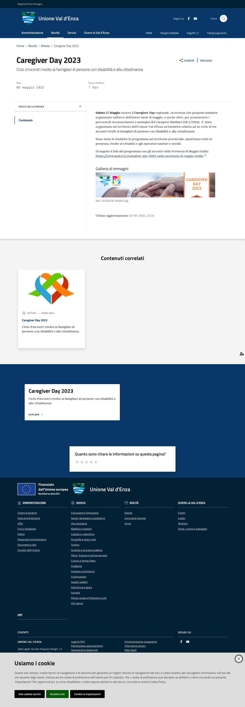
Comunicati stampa (135, 518)
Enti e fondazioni (27, 529)
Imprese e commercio (82, 571)
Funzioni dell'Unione (29, 550)
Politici (21, 534)
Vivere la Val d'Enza (191, 503)
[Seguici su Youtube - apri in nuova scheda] (194, 18)
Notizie (45, 46)
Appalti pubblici (79, 582)
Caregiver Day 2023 (34, 320)
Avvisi (127, 523)
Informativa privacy (135, 646)
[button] (224, 18)
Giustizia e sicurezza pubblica (86, 550)
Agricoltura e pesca (81, 587)
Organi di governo (27, 513)
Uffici (20, 523)
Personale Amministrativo (32, 539)
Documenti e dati (27, 545)
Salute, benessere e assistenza (88, 518)
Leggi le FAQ (78, 642)
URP (20, 615)
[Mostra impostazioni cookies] (241, 354)
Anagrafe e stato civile (83, 539)
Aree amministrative (29, 518)
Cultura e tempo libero (83, 561)
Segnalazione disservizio (84, 650)
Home (20, 46)
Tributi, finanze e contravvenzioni (89, 555)
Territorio (183, 523)
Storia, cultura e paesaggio (192, 529)
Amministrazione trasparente (140, 642)
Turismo (75, 545)
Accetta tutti (57, 694)
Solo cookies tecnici (29, 694)
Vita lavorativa (79, 523)
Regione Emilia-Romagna (30, 4)
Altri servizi (77, 603)
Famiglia (75, 593)
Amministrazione (34, 503)
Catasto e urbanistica (82, 534)
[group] (159, 187)
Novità (32, 46)
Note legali (130, 650)
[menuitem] (32, 33)
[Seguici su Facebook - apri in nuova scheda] (187, 18)
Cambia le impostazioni (87, 694)
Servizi (81, 503)
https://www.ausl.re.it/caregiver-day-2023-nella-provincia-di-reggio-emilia (149, 156)
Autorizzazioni (78, 577)
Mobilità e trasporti (81, 529)
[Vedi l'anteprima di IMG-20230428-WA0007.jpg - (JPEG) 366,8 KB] (155, 184)
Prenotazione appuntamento (87, 646)
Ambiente (76, 566)
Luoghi (181, 518)
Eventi (181, 513)
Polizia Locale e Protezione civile (88, 598)
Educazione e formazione (84, 513)
